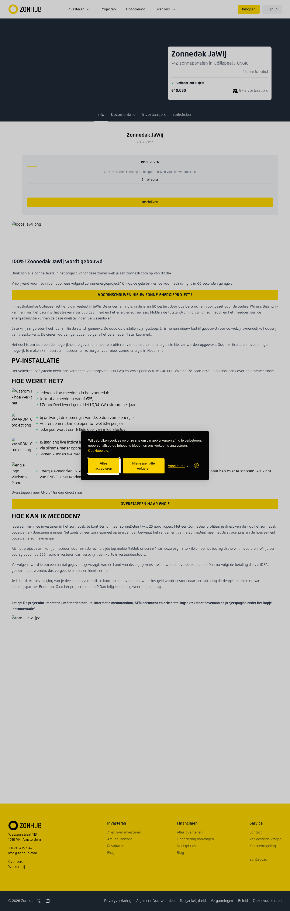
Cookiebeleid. (98, 450)
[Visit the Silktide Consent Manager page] (197, 466)
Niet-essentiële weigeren (143, 466)
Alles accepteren (103, 466)
